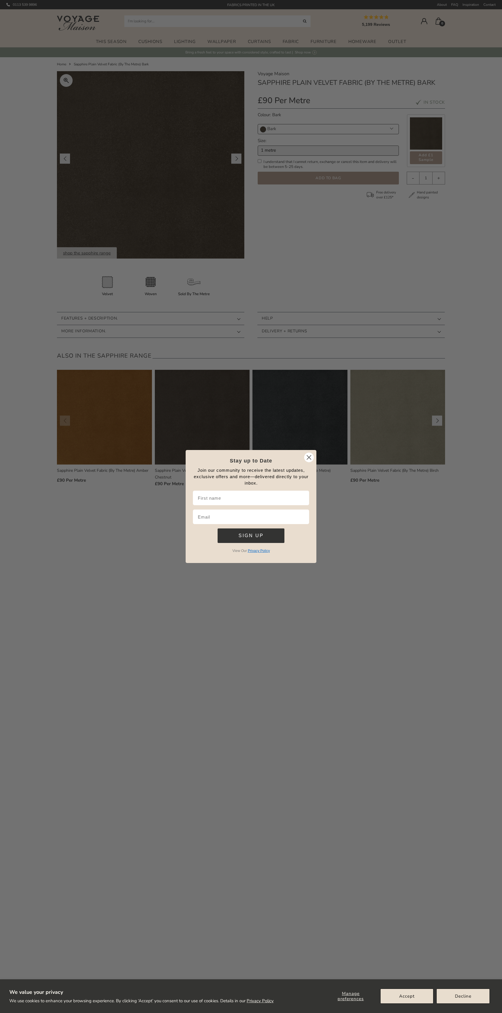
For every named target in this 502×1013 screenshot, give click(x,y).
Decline (463, 996)
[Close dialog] (309, 457)
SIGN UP (251, 535)
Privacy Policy (260, 1001)
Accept (407, 996)
